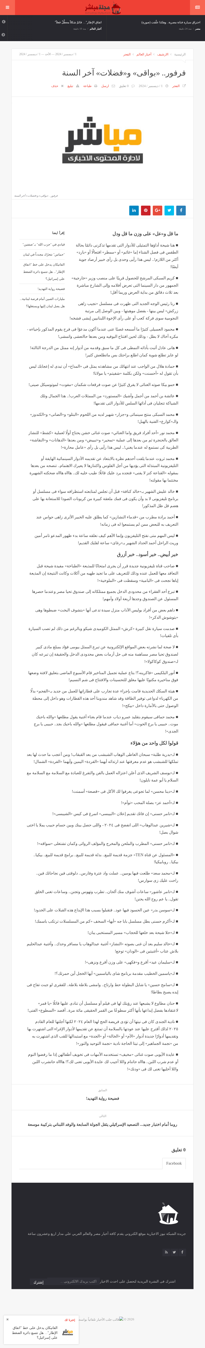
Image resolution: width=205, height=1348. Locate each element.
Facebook (174, 1163)
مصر (197, 28)
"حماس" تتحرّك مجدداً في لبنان (44, 254)
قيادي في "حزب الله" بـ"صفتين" (43, 244)
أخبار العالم (96, 28)
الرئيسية (180, 54)
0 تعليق (124, 86)
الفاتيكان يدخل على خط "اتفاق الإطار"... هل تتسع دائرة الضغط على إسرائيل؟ (44, 271)
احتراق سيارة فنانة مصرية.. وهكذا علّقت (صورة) (171, 22)
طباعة (87, 86)
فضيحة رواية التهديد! (51, 288)
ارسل (105, 86)
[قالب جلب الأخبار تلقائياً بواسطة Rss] (97, 1319)
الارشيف (162, 54)
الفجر (127, 54)
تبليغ (70, 86)
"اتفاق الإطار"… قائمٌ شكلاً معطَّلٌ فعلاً (78, 22)
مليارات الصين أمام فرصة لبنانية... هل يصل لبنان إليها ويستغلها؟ (42, 302)
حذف (54, 86)
